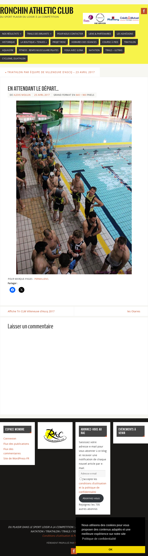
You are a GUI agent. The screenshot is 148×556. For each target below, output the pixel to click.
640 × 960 (81, 94)
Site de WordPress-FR (16, 458)
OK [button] (110, 549)
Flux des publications (16, 443)
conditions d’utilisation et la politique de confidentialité (92, 488)
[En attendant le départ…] (74, 187)
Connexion (9, 438)
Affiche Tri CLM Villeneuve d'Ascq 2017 (31, 311)
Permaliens (41, 278)
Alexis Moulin (22, 94)
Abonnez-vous (91, 498)
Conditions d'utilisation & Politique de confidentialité (74, 535)
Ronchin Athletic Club (36, 11)
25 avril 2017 (42, 94)
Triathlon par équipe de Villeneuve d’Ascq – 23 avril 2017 (50, 72)
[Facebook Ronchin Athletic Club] (144, 11)
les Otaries (133, 311)
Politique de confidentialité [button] (99, 538)
